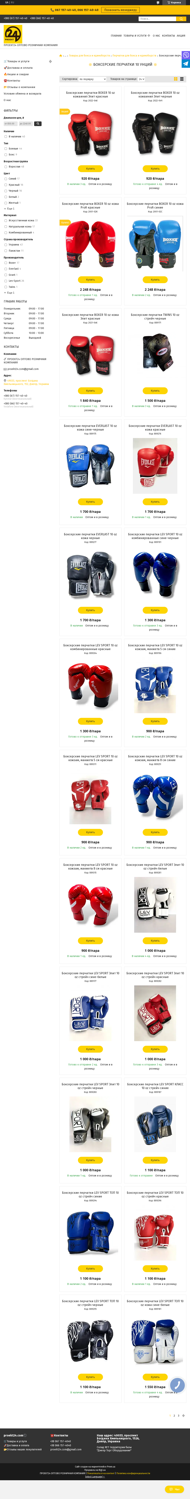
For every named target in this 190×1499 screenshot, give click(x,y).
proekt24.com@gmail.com (23, 369)
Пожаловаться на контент (100, 1473)
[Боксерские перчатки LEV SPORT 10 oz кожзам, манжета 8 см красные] (90, 905)
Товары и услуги (135, 35)
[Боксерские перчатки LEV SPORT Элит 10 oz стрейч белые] (155, 905)
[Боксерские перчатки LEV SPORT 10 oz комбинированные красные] (90, 685)
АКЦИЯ (181, 35)
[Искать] (181, 19)
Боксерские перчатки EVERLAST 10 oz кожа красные (155, 427)
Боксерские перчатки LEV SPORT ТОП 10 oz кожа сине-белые (155, 1303)
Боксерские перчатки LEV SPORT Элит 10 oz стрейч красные (155, 975)
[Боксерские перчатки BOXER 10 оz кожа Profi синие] (155, 244)
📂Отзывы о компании (19, 87)
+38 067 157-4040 (60, 1441)
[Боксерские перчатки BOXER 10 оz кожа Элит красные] (90, 355)
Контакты (168, 35)
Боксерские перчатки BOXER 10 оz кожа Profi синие (155, 205)
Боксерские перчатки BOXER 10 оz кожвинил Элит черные (155, 94)
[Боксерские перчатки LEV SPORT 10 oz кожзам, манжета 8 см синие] (155, 796)
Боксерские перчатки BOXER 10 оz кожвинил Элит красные (90, 94)
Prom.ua (111, 1466)
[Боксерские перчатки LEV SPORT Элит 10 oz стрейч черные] (90, 1124)
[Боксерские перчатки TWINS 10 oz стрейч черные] (155, 355)
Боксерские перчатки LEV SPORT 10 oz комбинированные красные (90, 647)
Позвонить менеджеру (120, 10)
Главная (116, 35)
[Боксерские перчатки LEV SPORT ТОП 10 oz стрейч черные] (90, 1341)
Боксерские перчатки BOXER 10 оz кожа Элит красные (90, 316)
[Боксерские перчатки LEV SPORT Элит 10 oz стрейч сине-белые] (90, 1013)
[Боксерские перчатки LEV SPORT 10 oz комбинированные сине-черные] (155, 574)
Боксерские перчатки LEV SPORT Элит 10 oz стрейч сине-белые (90, 975)
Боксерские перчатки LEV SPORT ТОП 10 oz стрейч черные (90, 1303)
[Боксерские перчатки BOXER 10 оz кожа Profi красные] (90, 244)
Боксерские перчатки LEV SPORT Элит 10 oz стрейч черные (90, 1086)
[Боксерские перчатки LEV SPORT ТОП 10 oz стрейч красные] (155, 1233)
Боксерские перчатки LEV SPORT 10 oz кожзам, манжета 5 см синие (155, 647)
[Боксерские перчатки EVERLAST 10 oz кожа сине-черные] (90, 466)
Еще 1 (10, 208)
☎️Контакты (12, 80)
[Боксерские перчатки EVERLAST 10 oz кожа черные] (90, 574)
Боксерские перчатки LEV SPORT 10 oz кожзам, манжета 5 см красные (90, 758)
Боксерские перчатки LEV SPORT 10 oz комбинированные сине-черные (155, 536)
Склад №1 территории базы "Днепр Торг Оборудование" (114, 1449)
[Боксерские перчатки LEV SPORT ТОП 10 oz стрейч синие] (90, 1233)
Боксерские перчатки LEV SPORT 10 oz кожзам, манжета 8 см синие (155, 758)
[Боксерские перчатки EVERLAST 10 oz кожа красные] (155, 466)
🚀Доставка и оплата (18, 67)
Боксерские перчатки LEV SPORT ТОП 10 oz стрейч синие (90, 1194)
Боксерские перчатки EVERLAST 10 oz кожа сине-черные (90, 427)
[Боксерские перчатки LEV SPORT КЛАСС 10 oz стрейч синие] (155, 1124)
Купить (90, 168)
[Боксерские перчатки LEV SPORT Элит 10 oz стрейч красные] (155, 1013)
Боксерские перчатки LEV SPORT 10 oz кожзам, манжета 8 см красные (90, 866)
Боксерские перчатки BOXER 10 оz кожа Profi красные (90, 205)
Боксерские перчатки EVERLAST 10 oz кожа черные (90, 536)
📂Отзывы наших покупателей (23, 1449)
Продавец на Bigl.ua (95, 1470)
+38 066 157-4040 (60, 1445)
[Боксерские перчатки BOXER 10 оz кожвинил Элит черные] (155, 133)
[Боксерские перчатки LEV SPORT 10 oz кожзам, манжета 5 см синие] (155, 685)
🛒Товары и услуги (17, 61)
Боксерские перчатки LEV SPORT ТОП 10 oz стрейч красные (155, 1194)
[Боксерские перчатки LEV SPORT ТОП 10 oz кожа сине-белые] (155, 1341)
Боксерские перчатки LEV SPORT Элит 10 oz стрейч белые (155, 866)
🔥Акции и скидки (16, 74)
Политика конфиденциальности (133, 1473)
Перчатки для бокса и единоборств (134, 55)
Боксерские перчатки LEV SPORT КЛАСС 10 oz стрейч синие (155, 1086)
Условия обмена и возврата (22, 93)
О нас (156, 35)
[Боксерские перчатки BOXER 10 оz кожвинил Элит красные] (90, 133)
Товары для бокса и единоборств (89, 55)
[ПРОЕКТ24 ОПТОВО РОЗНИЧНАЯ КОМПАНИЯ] (13, 34)
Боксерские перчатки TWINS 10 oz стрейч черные (155, 316)
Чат (177, 1489)
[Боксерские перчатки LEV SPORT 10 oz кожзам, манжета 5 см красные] (90, 796)
